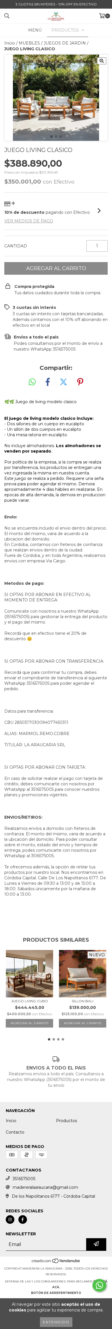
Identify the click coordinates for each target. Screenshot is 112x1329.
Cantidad (15, 246)
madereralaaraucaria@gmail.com (45, 1187)
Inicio (9, 43)
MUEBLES (29, 43)
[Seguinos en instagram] (10, 1219)
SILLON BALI (82, 1001)
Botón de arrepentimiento (56, 1293)
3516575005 (24, 1178)
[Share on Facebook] (47, 382)
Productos (66, 1120)
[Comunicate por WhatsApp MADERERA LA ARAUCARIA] (99, 1285)
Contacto (15, 1132)
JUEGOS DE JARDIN (65, 43)
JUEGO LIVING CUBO (29, 1001)
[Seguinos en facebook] (22, 1219)
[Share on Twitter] (63, 382)
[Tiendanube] (56, 1263)
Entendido (56, 1322)
